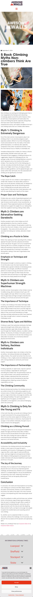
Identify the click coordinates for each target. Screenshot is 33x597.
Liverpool (15, 546)
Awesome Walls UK (24, 524)
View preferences (16, 591)
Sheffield (14, 551)
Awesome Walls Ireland (7, 526)
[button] (30, 568)
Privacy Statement (19, 595)
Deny (16, 587)
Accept (16, 582)
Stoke (13, 562)
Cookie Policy (11, 595)
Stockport (15, 557)
